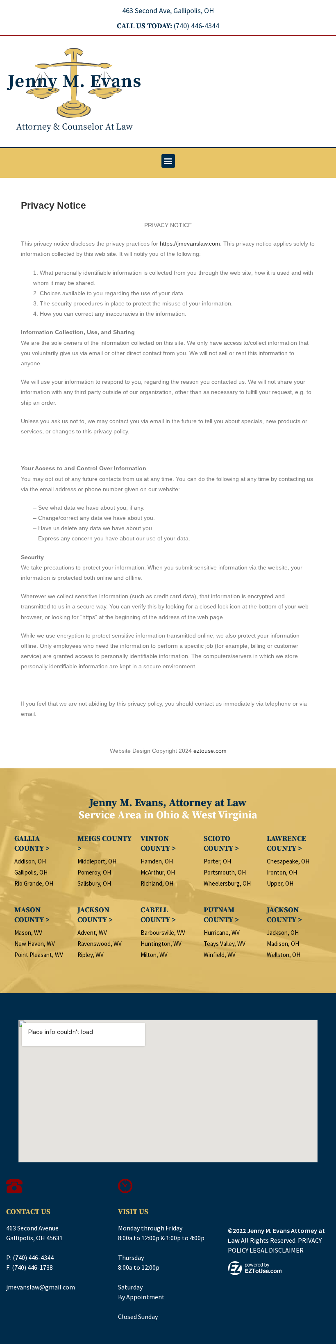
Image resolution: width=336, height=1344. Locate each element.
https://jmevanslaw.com (190, 243)
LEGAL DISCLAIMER (277, 1250)
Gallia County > (32, 843)
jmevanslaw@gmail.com (40, 1287)
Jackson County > (95, 915)
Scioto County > (221, 843)
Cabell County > (158, 915)
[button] (168, 161)
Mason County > (32, 915)
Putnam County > (221, 915)
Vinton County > (158, 843)
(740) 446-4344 (33, 1257)
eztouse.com (210, 750)
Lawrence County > (286, 843)
